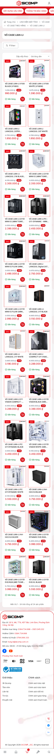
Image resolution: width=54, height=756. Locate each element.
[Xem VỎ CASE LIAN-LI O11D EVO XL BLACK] (39, 566)
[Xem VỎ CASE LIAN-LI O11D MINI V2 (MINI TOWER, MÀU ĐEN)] (15, 206)
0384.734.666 (24, 629)
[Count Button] (22, 99)
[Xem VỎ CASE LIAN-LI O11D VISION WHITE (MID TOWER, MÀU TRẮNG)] (39, 431)
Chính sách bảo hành (37, 687)
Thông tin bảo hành (36, 11)
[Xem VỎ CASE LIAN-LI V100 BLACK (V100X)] (15, 70)
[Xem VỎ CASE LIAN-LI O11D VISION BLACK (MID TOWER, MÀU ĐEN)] (39, 386)
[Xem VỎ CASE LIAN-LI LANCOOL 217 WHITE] (15, 341)
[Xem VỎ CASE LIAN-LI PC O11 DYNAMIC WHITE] (15, 476)
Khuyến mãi (7, 700)
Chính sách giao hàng (37, 696)
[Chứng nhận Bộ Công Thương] (14, 669)
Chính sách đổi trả (35, 691)
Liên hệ (5, 691)
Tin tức (5, 696)
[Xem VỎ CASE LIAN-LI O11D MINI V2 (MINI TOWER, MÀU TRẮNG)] (39, 161)
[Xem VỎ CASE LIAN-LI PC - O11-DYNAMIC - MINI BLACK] (39, 206)
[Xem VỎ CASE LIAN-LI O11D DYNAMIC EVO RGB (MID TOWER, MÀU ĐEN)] (39, 521)
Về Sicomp (6, 683)
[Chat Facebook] (48, 725)
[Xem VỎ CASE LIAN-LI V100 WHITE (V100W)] (39, 70)
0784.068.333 (23, 637)
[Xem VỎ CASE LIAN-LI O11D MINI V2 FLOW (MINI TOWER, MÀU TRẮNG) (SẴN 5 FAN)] (15, 296)
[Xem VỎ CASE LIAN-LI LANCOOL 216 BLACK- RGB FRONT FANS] (15, 161)
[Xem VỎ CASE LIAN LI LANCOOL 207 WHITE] (39, 116)
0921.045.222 (38, 629)
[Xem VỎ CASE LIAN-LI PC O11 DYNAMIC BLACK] (15, 431)
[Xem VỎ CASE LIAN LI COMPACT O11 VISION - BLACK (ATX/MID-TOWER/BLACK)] (39, 341)
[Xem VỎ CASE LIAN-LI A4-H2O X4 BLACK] (39, 476)
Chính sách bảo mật (36, 683)
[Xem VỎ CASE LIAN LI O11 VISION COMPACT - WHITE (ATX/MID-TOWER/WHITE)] (15, 386)
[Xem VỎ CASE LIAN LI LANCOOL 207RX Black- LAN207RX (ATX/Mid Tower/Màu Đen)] (15, 116)
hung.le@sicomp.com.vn (18, 642)
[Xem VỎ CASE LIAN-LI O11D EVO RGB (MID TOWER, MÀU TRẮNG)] (15, 566)
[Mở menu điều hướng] (5, 752)
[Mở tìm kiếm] (49, 752)
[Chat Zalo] (48, 732)
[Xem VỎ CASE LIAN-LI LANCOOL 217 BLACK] (39, 296)
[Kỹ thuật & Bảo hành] (48, 718)
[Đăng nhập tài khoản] (49, 3)
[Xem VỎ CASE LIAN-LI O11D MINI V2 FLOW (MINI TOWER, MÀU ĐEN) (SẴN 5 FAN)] (15, 251)
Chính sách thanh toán (37, 700)
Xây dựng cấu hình (12, 11)
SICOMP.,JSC (27, 745)
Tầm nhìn (6, 687)
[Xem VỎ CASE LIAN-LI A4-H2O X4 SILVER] (15, 521)
